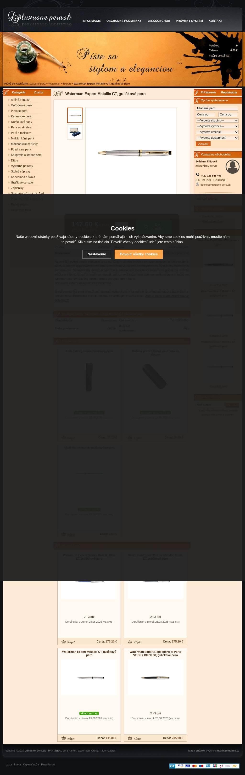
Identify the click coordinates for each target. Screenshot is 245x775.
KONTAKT (216, 21)
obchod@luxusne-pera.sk (215, 184)
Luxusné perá (37, 83)
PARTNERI (54, 750)
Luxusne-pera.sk (35, 750)
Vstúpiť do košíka (219, 55)
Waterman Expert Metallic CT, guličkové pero (89, 653)
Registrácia (229, 92)
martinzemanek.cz (228, 750)
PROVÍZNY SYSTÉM (189, 21)
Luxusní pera (13, 764)
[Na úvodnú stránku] (40, 20)
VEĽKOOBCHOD (158, 21)
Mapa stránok (196, 750)
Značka (39, 92)
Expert (67, 83)
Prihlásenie (208, 92)
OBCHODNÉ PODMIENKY (124, 21)
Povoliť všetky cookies (139, 254)
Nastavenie (97, 254)
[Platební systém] (204, 767)
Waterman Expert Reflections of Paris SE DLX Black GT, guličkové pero (155, 653)
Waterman (54, 83)
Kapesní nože (31, 764)
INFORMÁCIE (92, 21)
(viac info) (108, 621)
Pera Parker (48, 764)
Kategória (17, 92)
